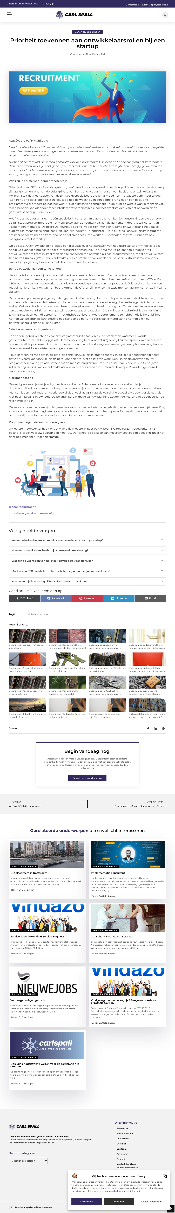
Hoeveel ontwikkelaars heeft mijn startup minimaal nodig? (87, 550)
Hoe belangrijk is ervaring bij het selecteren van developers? (87, 581)
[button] (164, 1176)
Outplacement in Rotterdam (28, 873)
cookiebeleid (111, 1191)
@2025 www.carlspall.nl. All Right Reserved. (31, 1207)
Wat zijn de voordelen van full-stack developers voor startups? (87, 560)
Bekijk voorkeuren (151, 1201)
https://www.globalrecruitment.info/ (31, 513)
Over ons (121, 1143)
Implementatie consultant (108, 873)
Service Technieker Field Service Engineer (37, 936)
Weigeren (119, 1201)
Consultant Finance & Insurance (111, 936)
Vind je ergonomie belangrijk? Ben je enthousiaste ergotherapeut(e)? (123, 1001)
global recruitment (22, 507)
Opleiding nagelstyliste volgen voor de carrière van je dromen (44, 1065)
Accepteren (86, 1201)
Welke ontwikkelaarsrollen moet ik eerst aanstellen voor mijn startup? (87, 540)
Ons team (122, 1149)
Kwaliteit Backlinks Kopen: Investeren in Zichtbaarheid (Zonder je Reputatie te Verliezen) (129, 1169)
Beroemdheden (125, 1133)
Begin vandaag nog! (87, 751)
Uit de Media (123, 1138)
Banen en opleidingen (87, 31)
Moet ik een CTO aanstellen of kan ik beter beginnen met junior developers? (87, 571)
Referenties (122, 1128)
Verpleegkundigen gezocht (28, 1000)
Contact (121, 1159)
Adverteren (122, 1154)
